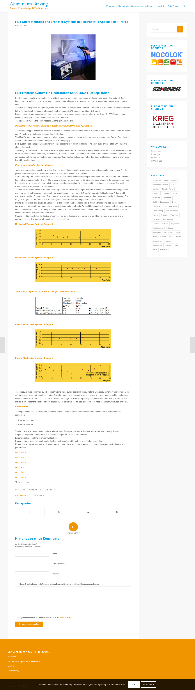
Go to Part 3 (20, 462)
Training (168, 245)
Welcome (12, 656)
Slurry (178, 236)
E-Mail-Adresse (59, 563)
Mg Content (156, 232)
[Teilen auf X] (58, 512)
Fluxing (155, 215)
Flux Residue (168, 219)
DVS (175, 197)
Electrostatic (37, 496)
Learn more (148, 684)
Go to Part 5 (20, 472)
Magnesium (175, 223)
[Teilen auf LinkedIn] (87, 512)
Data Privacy (13, 670)
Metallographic (157, 228)
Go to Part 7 (20, 477)
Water (154, 249)
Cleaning (155, 193)
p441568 (52, 490)
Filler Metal (173, 206)
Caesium (155, 189)
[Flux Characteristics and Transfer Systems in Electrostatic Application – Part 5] (2, 345)
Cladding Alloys (167, 189)
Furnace (155, 223)
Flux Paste (156, 219)
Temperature (157, 245)
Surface (169, 241)
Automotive (156, 180)
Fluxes (24, 26)
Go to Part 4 (20, 467)
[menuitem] (110, 6)
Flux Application (172, 210)
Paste (178, 232)
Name (55, 553)
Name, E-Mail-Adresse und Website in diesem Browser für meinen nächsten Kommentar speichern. (59, 584)
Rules (154, 236)
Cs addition (167, 197)
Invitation (165, 223)
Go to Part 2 (20, 457)
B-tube (166, 180)
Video (176, 245)
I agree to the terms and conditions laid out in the (45, 618)
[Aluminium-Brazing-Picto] (29, 6)
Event (153, 154)
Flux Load (164, 215)
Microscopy (168, 232)
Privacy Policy (65, 618)
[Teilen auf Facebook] (29, 512)
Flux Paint (174, 215)
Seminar (163, 236)
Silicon (171, 236)
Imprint (11, 665)
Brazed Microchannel (160, 184)
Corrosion (156, 197)
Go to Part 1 (20, 452)
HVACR (154, 160)
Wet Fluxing (164, 249)
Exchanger (156, 206)
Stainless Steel (157, 241)
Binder (173, 180)
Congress (165, 193)
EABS (154, 202)
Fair (164, 206)
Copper (174, 193)
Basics (17, 26)
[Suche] (184, 6)
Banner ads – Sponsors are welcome (24, 661)
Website (56, 574)
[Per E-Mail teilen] (116, 512)
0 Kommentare (35, 490)
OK (134, 684)
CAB (172, 184)
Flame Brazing (157, 210)
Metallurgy (170, 228)
